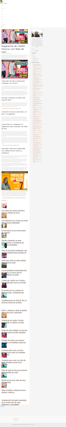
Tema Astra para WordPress (31, 424)
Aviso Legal (15, 419)
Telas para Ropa (4, 53)
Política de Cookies (16, 420)
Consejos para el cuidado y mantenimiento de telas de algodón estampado (37, 112)
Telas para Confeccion (35, 58)
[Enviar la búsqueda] (33, 51)
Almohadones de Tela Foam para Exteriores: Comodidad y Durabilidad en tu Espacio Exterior (37, 103)
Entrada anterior (2, 405)
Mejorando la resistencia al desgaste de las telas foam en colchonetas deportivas (37, 128)
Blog (33, 54)
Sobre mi (2, 22)
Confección (2, 8)
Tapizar (2, 19)
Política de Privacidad (16, 418)
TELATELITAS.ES (3, 3)
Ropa (2, 16)
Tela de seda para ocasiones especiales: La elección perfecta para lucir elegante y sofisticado (38, 86)
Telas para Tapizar (35, 60)
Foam (2, 11)
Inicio (2, 5)
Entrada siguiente (2, 406)
